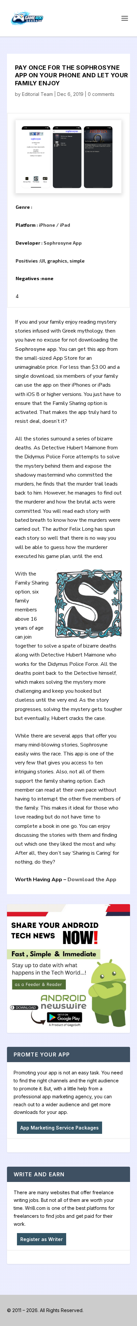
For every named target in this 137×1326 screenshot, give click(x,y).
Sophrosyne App (63, 243)
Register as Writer (41, 1239)
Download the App (92, 879)
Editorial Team (37, 94)
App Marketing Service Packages (59, 1128)
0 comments (101, 94)
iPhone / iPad (54, 225)
